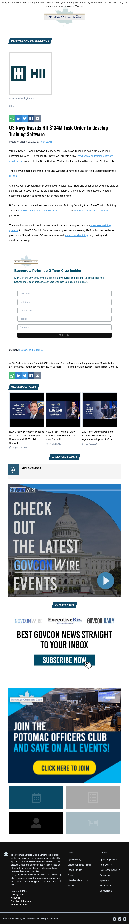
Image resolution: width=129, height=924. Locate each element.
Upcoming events (108, 859)
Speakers (104, 880)
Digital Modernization (78, 880)
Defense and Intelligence (31, 350)
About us (15, 898)
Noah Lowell (46, 142)
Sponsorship (106, 890)
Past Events (106, 865)
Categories (105, 875)
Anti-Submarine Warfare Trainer (90, 210)
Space (71, 875)
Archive (71, 885)
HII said (13, 175)
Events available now (110, 870)
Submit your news (19, 904)
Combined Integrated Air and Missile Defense (43, 210)
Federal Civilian (75, 870)
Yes (77, 6)
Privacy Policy (18, 894)
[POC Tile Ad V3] (64, 735)
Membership (106, 885)
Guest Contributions (21, 901)
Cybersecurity (74, 859)
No (81, 6)
